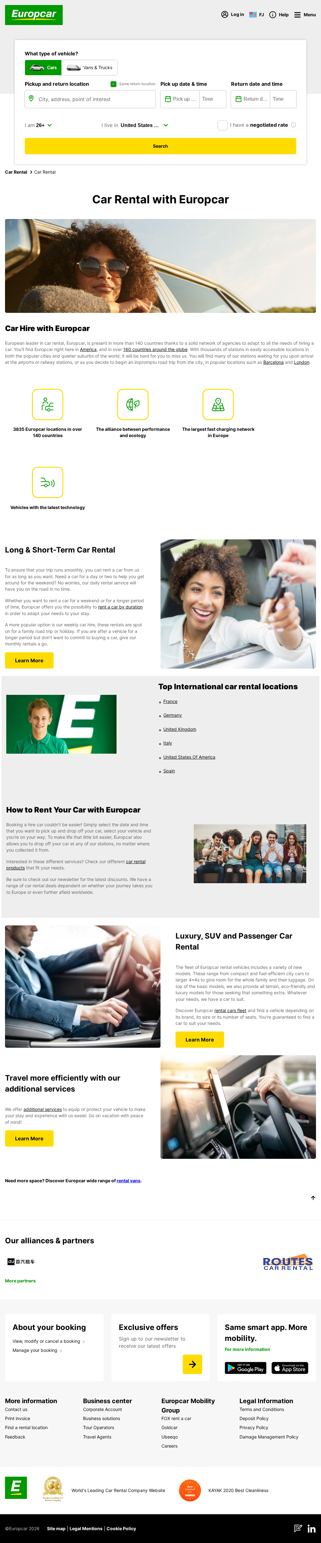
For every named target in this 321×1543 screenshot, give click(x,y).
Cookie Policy (121, 1528)
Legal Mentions (86, 1528)
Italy (167, 743)
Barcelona (273, 362)
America (88, 349)
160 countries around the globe (155, 349)
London (301, 362)
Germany (172, 715)
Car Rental (16, 172)
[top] (313, 1199)
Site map (56, 1528)
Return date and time (257, 84)
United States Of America (189, 757)
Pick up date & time (183, 84)
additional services (43, 1109)
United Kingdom (179, 729)
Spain (169, 770)
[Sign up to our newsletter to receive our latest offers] (192, 1364)
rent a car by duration (120, 606)
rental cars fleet (230, 1010)
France (170, 701)
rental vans (128, 1180)
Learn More (29, 660)
